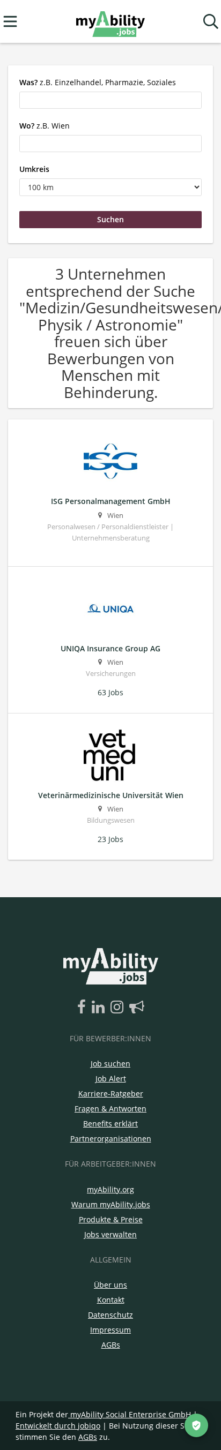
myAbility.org (110, 1189)
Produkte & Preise (111, 1219)
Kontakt (110, 1300)
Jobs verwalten (110, 1234)
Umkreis (34, 169)
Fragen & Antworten (110, 1108)
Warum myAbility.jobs (110, 1204)
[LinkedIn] (100, 1007)
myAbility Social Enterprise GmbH (130, 1414)
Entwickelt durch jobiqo (58, 1426)
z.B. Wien (44, 126)
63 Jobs (110, 692)
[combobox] (110, 100)
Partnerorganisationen (110, 1138)
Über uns (110, 1285)
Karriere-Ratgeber (110, 1093)
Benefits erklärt (110, 1123)
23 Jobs (110, 839)
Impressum (110, 1330)
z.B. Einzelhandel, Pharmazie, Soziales (97, 82)
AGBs (110, 1345)
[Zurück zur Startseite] (110, 22)
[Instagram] (118, 1007)
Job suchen (110, 1063)
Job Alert (110, 1078)
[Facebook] (83, 1007)
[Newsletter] (136, 1007)
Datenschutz (110, 1315)
